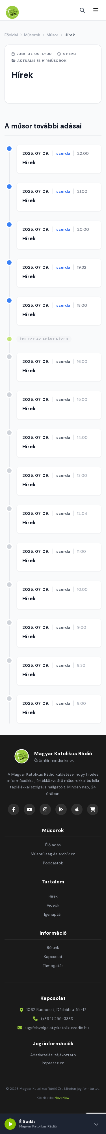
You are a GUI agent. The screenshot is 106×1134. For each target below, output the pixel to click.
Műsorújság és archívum (53, 853)
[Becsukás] (96, 1124)
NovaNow (62, 1097)
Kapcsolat (53, 956)
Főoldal (11, 34)
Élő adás (53, 844)
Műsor (52, 34)
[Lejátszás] (10, 1124)
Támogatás (53, 965)
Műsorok (32, 34)
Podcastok (53, 863)
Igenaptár (53, 914)
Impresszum (53, 1062)
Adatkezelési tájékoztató (53, 1054)
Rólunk (53, 947)
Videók (53, 905)
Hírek (29, 162)
